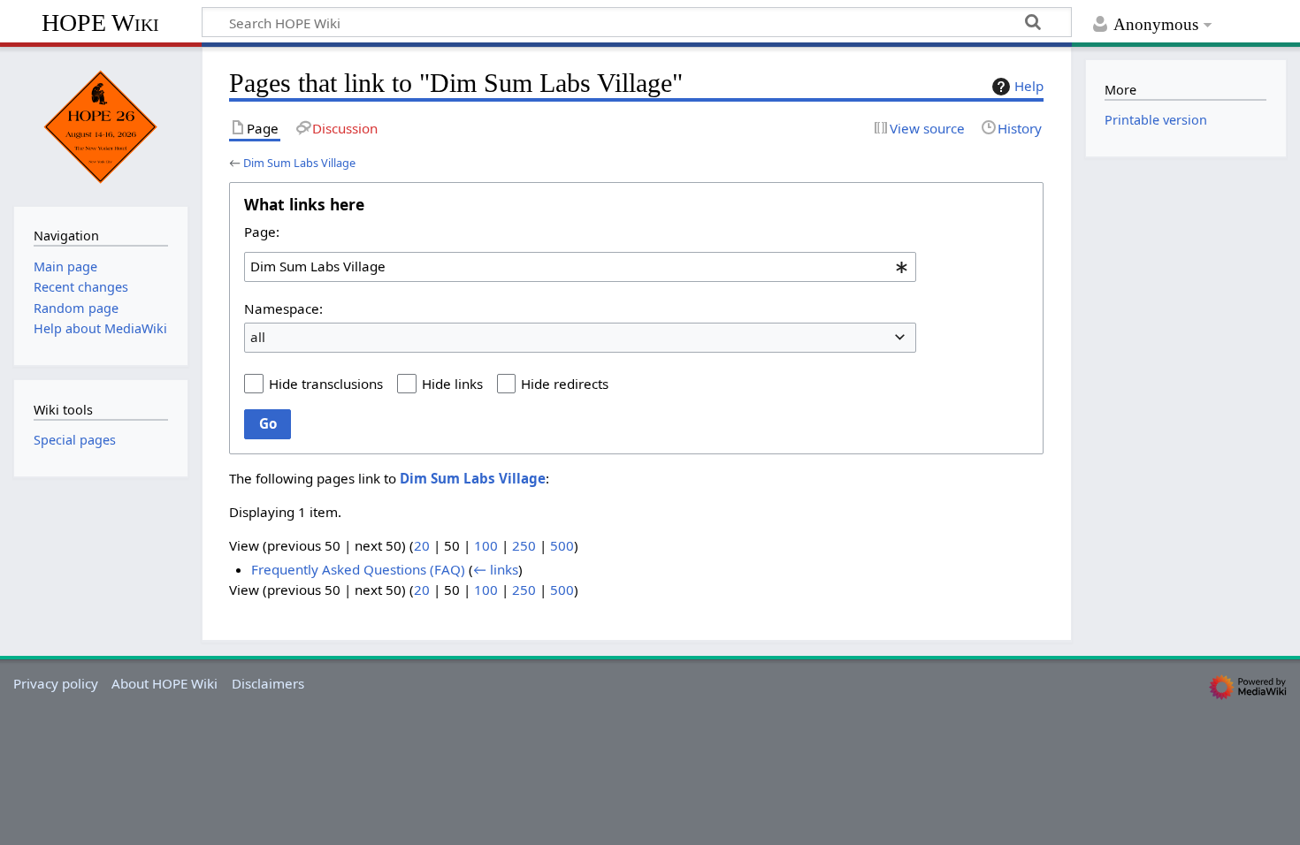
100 (486, 545)
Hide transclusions (326, 383)
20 (422, 545)
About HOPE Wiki (164, 683)
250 (524, 545)
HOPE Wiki (100, 22)
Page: (261, 231)
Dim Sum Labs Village (299, 163)
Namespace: (283, 308)
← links (495, 569)
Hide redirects (564, 383)
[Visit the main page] (100, 125)
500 (562, 545)
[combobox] (580, 267)
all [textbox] (257, 337)
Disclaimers (268, 683)
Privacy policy (55, 683)
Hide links (452, 383)
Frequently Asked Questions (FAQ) (358, 569)
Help (1029, 86)
